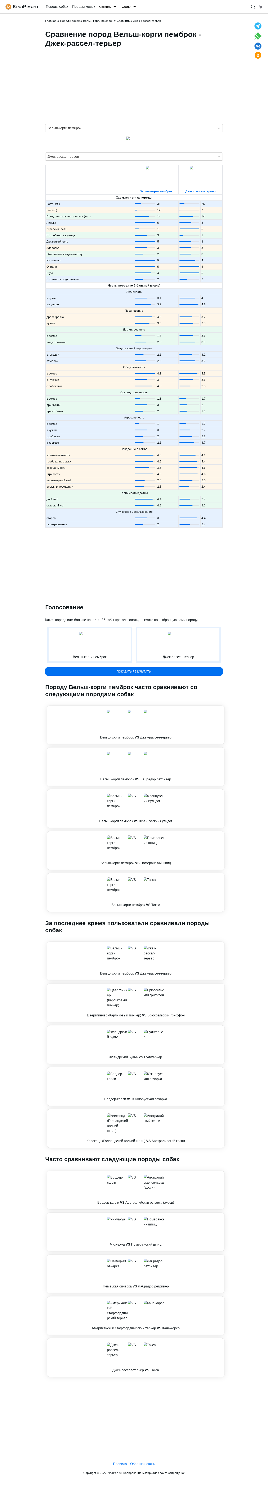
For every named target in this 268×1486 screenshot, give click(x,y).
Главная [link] (51, 20)
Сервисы (105, 6)
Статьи (126, 6)
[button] (135, 725)
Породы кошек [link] (83, 6)
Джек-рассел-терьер (200, 191)
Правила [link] (120, 1464)
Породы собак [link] (57, 6)
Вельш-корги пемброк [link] (98, 20)
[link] (135, 725)
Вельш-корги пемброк (156, 191)
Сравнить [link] (123, 20)
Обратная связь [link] (142, 1464)
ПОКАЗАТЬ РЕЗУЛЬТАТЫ (134, 671)
